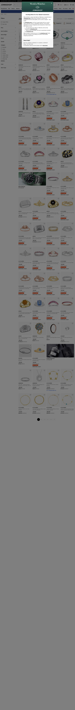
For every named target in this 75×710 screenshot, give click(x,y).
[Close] (51, 3)
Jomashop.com (27, 18)
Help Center (45, 45)
